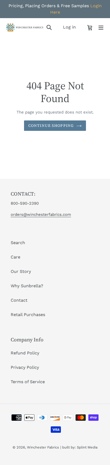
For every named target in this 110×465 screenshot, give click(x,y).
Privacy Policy (25, 367)
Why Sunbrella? (27, 285)
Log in (71, 27)
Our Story (21, 271)
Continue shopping (51, 125)
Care (15, 257)
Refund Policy (25, 352)
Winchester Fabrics (43, 447)
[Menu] (101, 27)
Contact (19, 300)
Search (18, 242)
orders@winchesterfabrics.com (41, 214)
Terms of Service (28, 381)
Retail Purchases (28, 314)
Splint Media (87, 447)
